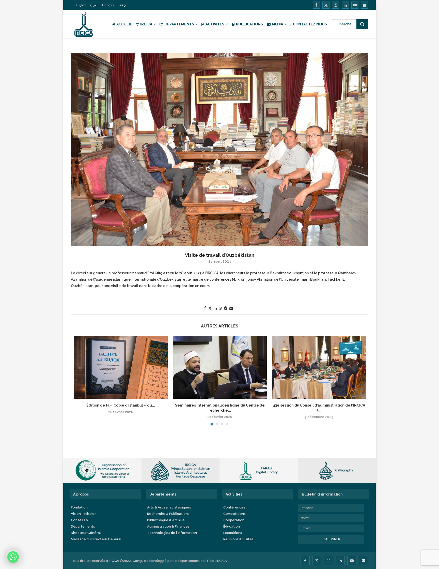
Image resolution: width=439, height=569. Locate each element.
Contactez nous (310, 24)
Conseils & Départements (83, 523)
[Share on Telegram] (225, 308)
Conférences (234, 507)
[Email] (364, 5)
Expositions (232, 533)
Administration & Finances (168, 526)
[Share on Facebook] (205, 308)
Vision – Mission (84, 514)
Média (277, 24)
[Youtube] (354, 5)
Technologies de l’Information (172, 533)
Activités (215, 24)
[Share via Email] (231, 308)
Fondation (79, 507)
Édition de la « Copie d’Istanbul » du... (120, 405)
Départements (179, 24)
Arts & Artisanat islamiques (169, 507)
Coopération (233, 520)
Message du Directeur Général (96, 539)
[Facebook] (316, 5)
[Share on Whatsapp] (220, 308)
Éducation (231, 526)
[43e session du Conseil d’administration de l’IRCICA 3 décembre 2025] (319, 367)
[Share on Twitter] (210, 308)
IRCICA (146, 24)
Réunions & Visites (238, 539)
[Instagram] (335, 5)
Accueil (124, 24)
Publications (249, 24)
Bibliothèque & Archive (166, 520)
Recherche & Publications (168, 514)
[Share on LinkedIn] (215, 308)
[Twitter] (326, 5)
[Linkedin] (345, 5)
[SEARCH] (362, 24)
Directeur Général (86, 533)
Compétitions (234, 514)
